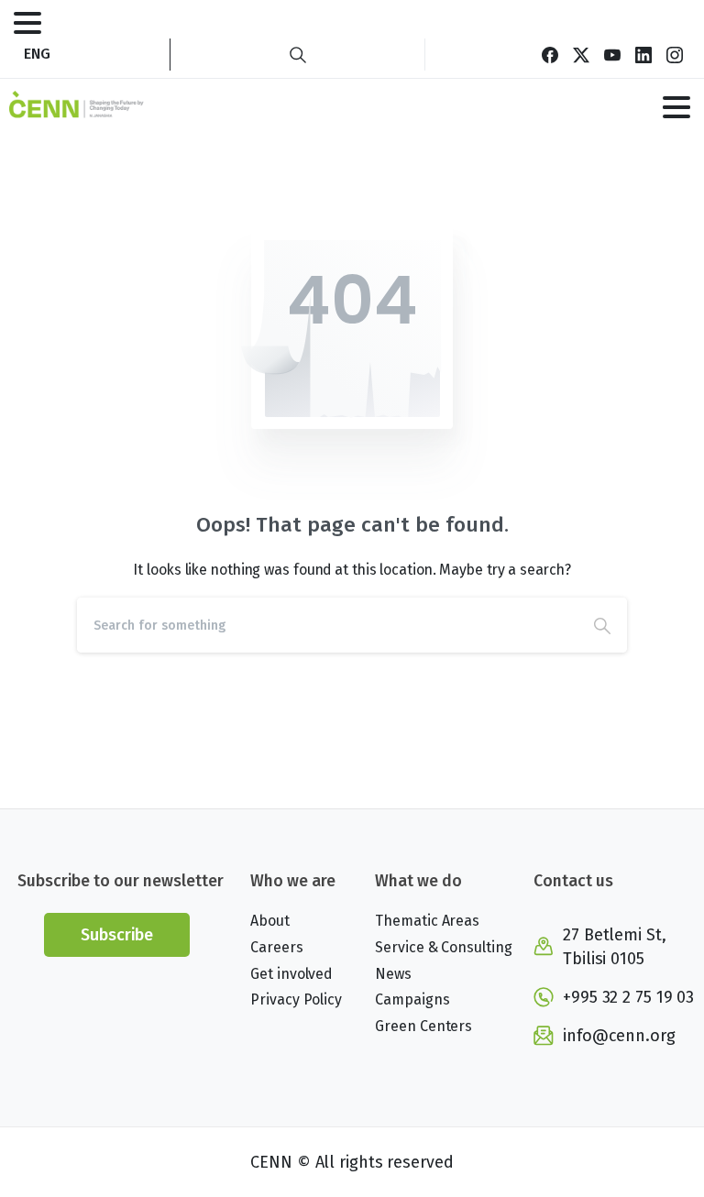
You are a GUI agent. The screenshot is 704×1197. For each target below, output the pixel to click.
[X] (581, 54)
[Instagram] (674, 54)
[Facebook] (550, 54)
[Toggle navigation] (27, 22)
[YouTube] (612, 54)
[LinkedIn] (643, 54)
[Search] (298, 54)
